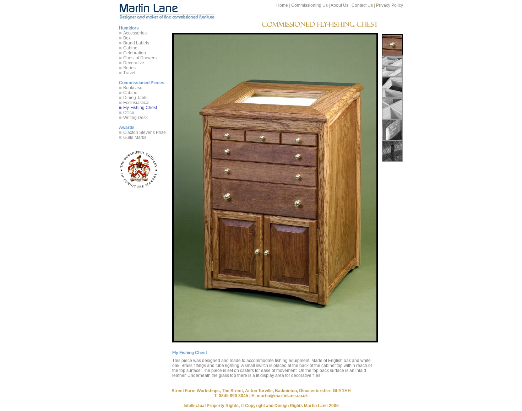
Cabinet (130, 47)
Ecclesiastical (136, 102)
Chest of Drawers (140, 57)
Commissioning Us (309, 5)
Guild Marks (134, 137)
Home (282, 5)
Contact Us (362, 5)
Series (129, 67)
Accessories (135, 33)
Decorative (133, 62)
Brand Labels (136, 42)
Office (128, 112)
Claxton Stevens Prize (144, 132)
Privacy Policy (389, 5)
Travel (129, 72)
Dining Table (135, 97)
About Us (339, 5)
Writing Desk (135, 117)
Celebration (134, 52)
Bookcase (132, 87)
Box (127, 38)
